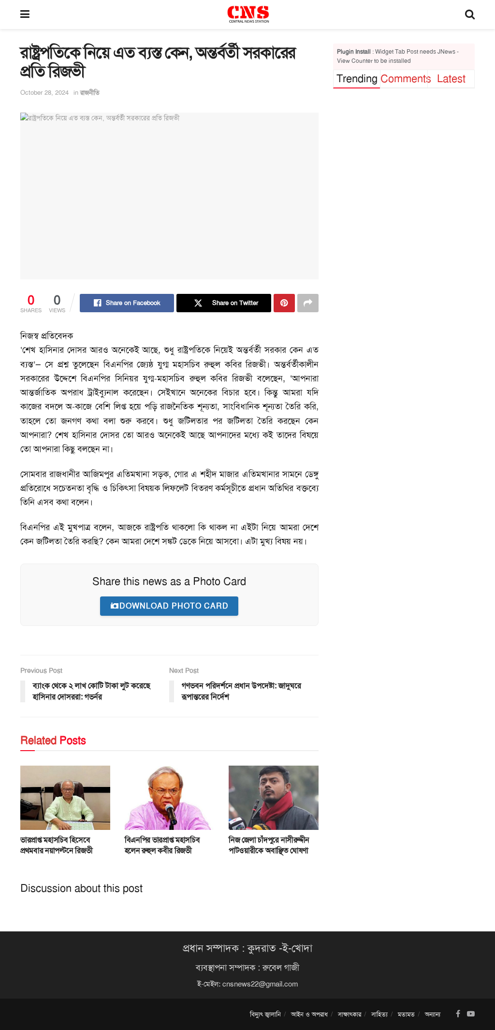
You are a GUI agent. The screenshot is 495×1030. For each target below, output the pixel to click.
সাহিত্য (379, 1014)
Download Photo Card (174, 606)
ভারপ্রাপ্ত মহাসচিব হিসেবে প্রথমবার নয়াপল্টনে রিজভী (56, 845)
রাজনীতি (90, 92)
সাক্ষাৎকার (349, 1014)
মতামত (406, 1014)
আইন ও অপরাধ (309, 1014)
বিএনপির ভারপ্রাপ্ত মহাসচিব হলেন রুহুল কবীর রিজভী (162, 845)
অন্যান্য (432, 1014)
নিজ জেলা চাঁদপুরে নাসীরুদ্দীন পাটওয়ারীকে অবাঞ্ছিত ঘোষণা (269, 845)
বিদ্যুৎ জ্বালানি (265, 1014)
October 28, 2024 (44, 92)
